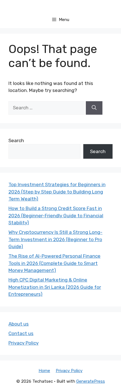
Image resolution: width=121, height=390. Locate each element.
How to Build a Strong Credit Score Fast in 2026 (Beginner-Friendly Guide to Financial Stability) (55, 215)
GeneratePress (90, 381)
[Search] (94, 108)
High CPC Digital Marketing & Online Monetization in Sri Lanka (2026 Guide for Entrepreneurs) (54, 287)
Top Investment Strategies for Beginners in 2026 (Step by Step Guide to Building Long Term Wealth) (57, 192)
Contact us (20, 333)
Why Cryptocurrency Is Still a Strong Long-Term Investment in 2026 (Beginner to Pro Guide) (55, 239)
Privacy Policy (23, 343)
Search (16, 140)
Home (44, 370)
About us (18, 324)
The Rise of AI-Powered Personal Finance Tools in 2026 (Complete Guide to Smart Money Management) (54, 263)
